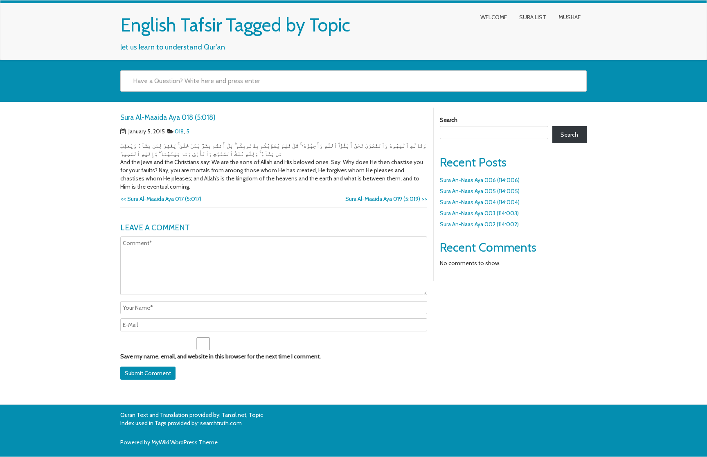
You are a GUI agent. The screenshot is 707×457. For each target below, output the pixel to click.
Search (448, 120)
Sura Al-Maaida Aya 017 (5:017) (160, 199)
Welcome (493, 17)
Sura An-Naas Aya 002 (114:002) (479, 224)
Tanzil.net (234, 415)
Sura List (532, 17)
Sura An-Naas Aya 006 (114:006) (480, 180)
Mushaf (569, 17)
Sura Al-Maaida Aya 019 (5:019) (386, 199)
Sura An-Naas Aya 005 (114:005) (480, 191)
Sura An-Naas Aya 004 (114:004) (480, 202)
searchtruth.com (221, 423)
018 (179, 131)
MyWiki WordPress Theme (184, 442)
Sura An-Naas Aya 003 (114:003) (479, 213)
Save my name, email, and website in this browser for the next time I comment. (220, 356)
